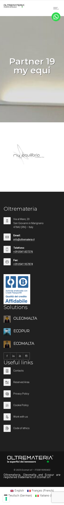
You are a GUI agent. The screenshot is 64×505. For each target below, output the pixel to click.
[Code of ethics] (32, 428)
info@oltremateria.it (23, 239)
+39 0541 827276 (23, 251)
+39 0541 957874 (23, 264)
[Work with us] (32, 419)
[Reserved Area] (32, 384)
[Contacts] (32, 373)
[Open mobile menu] (56, 8)
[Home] (14, 6)
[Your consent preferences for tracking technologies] (6, 498)
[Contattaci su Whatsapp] (56, 20)
